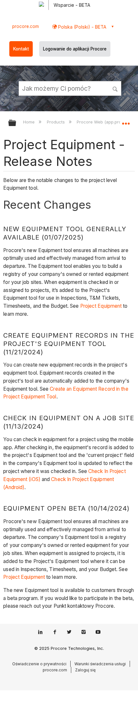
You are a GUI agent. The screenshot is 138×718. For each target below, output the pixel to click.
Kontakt (21, 48)
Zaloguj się (85, 670)
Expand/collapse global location (126, 120)
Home (29, 121)
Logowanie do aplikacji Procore (75, 48)
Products (56, 121)
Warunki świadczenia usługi (100, 663)
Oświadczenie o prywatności (39, 663)
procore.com (25, 26)
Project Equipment (101, 306)
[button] (115, 88)
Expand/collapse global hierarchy (16, 123)
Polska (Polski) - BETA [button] (81, 27)
